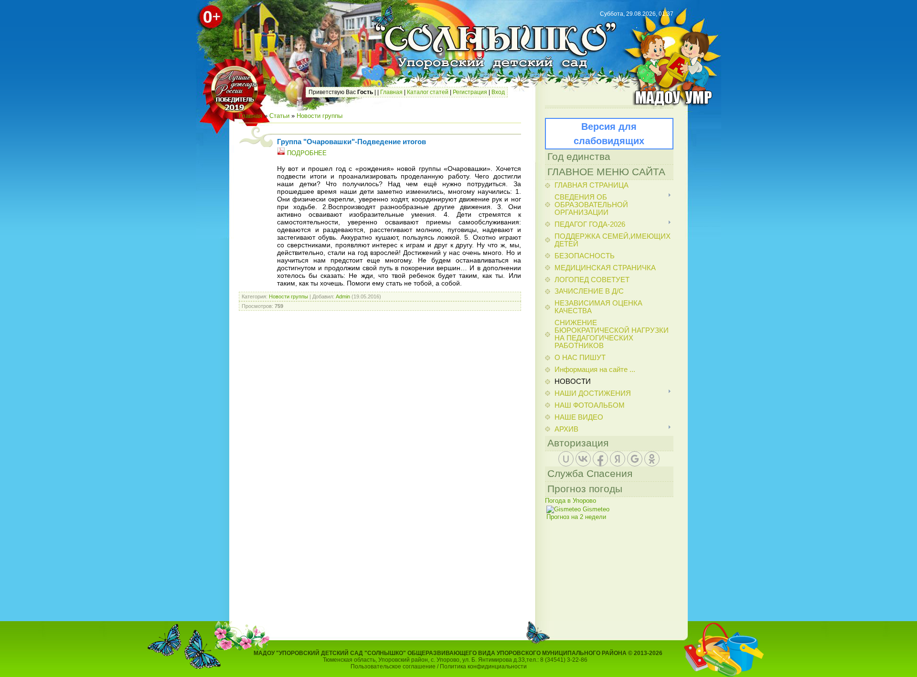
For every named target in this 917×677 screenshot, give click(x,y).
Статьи (279, 115)
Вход (498, 92)
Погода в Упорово (570, 500)
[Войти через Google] (634, 458)
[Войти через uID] (566, 458)
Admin (343, 296)
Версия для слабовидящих (609, 133)
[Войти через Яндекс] (617, 458)
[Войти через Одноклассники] (652, 458)
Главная (391, 92)
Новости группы (319, 115)
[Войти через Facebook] (600, 458)
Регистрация (470, 92)
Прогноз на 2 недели (576, 516)
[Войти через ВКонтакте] (583, 458)
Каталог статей (427, 92)
